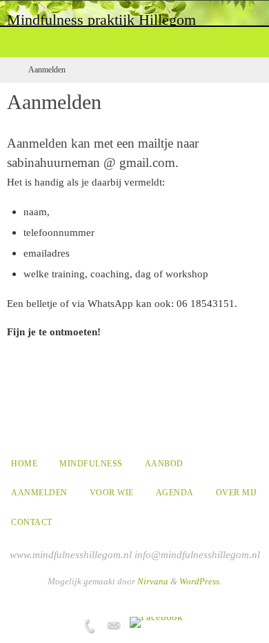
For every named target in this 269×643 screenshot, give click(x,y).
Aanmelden (39, 492)
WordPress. (200, 581)
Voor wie (112, 492)
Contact (31, 522)
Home (24, 463)
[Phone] (89, 626)
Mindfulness (91, 463)
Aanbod (164, 463)
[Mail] (114, 626)
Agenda (175, 492)
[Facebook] (156, 622)
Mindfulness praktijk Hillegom (101, 19)
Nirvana (152, 581)
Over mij (236, 492)
